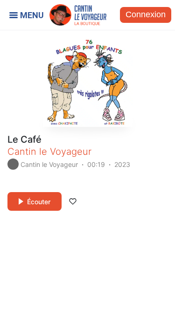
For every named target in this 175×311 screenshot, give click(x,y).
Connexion (146, 14)
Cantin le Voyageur (49, 151)
